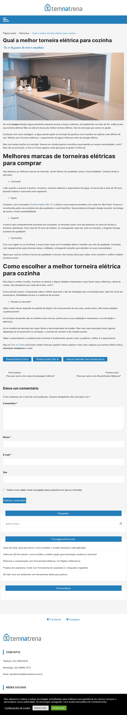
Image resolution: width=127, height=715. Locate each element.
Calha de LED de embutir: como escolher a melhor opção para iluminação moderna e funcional (49, 554)
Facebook (55, 619)
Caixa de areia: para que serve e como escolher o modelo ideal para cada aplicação (44, 547)
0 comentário (37, 47)
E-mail (7, 454)
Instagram (74, 619)
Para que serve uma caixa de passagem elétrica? (30, 376)
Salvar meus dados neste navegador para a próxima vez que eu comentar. (44, 490)
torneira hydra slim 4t (47, 359)
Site (5, 472)
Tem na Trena (18, 345)
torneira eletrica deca (17, 359)
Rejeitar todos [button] (40, 708)
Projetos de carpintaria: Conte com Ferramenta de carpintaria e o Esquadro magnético (45, 568)
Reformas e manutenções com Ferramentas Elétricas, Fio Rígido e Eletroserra (41, 561)
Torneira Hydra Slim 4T (41, 204)
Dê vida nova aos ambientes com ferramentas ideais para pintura (35, 574)
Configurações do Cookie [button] (17, 708)
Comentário (10, 403)
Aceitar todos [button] (59, 708)
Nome (7, 437)
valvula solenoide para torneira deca (85, 359)
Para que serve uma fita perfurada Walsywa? (99, 376)
